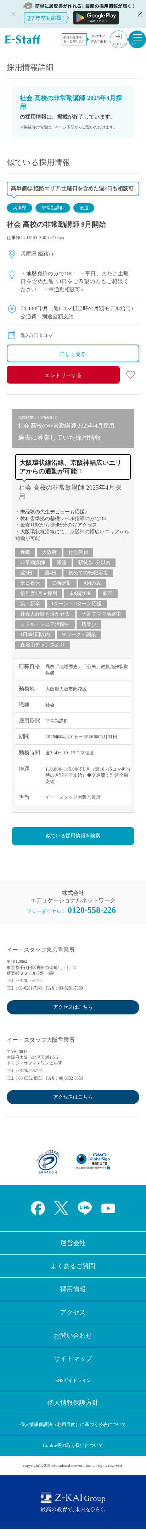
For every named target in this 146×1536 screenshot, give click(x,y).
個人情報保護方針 (73, 1402)
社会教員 (78, 552)
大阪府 (49, 552)
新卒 (108, 593)
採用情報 (73, 1289)
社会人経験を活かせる (45, 614)
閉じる (139, 14)
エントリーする (63, 375)
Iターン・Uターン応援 (77, 603)
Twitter (61, 1208)
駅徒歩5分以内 (94, 562)
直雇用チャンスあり (42, 645)
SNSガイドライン (73, 1380)
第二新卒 (30, 603)
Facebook (38, 1208)
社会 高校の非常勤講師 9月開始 (56, 224)
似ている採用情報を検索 (73, 835)
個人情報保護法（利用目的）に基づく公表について (73, 1424)
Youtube (108, 1208)
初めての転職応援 (88, 573)
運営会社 (73, 1242)
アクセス (73, 1312)
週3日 (26, 573)
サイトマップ (73, 1358)
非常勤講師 (52, 207)
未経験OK (80, 593)
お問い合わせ (73, 1335)
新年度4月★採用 (38, 593)
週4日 (50, 573)
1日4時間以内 (35, 634)
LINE (85, 1208)
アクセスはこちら (73, 1007)
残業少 (89, 624)
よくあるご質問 (73, 1266)
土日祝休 (30, 583)
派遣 (84, 207)
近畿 (25, 552)
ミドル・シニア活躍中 (45, 624)
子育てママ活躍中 (101, 614)
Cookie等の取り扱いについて (73, 1445)
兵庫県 (20, 207)
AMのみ (92, 583)
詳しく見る (73, 354)
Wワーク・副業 (79, 634)
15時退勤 (62, 583)
